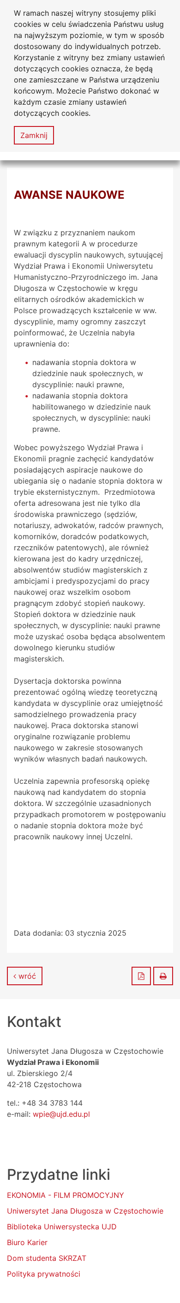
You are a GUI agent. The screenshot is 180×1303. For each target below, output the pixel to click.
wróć (26, 976)
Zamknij (34, 135)
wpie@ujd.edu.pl (61, 1114)
